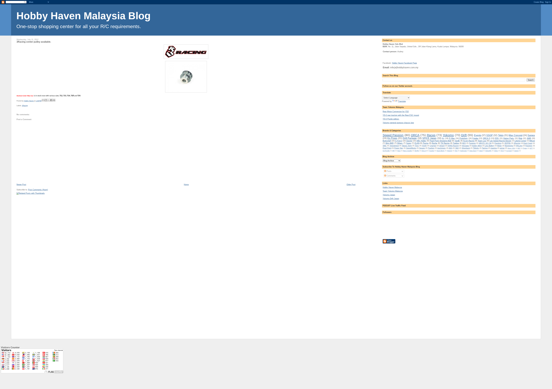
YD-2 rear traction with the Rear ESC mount (401, 115)
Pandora (497, 143)
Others (400, 143)
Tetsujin (449, 150)
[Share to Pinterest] (54, 100)
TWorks (476, 148)
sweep (516, 150)
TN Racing (445, 143)
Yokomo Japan (389, 195)
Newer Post (21, 184)
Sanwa (531, 135)
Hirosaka (465, 146)
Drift (464, 135)
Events (477, 135)
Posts (388, 171)
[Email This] (43, 100)
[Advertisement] (394, 289)
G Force (398, 141)
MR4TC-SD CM (485, 143)
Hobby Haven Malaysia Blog (83, 15)
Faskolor (472, 143)
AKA (450, 148)
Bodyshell (387, 141)
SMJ (457, 148)
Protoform (463, 138)
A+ (443, 138)
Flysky (525, 148)
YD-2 (502, 150)
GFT (531, 148)
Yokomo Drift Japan (391, 199)
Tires (417, 146)
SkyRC (417, 150)
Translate (402, 101)
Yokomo (448, 135)
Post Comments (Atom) (38, 190)
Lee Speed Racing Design (500, 141)
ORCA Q (486, 138)
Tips (456, 150)
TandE (457, 141)
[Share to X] (48, 100)
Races (431, 135)
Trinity (424, 146)
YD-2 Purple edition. (391, 119)
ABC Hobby (421, 141)
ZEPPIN (507, 143)
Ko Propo (392, 138)
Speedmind (394, 146)
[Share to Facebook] (51, 100)
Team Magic (440, 150)
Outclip (409, 141)
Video (496, 150)
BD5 (464, 143)
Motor (499, 146)
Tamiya (485, 148)
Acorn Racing (468, 141)
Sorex (408, 143)
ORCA (415, 135)
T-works (431, 150)
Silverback (466, 148)
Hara (398, 150)
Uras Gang (473, 150)
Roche (434, 143)
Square (422, 148)
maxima (494, 148)
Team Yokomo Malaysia (393, 191)
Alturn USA (511, 148)
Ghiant (441, 146)
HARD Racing (453, 146)
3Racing (25, 105)
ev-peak (509, 150)
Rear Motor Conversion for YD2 (396, 111)
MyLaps (519, 146)
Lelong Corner (520, 141)
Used (481, 150)
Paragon (528, 146)
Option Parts (508, 138)
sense (502, 148)
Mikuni (532, 141)
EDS (497, 138)
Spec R (424, 150)
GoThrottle (386, 150)
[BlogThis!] (45, 100)
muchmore (441, 148)
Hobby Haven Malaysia (392, 187)
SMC (385, 146)
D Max (452, 138)
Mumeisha (509, 146)
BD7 (519, 148)
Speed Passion (393, 135)
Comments (391, 176)
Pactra (425, 143)
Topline (456, 143)
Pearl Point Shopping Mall (440, 141)
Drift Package (410, 138)
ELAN (417, 143)
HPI (393, 150)
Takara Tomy (407, 146)
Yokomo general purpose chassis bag (398, 123)
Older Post (351, 184)
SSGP (489, 135)
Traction (431, 148)
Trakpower (463, 150)
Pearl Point (387, 148)
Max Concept (515, 135)
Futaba (475, 138)
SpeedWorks (411, 148)
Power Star (398, 148)
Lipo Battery (489, 146)
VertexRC (488, 150)
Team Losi (482, 141)
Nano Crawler (407, 150)
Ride (520, 138)
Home (186, 184)
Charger (433, 146)
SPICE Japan (429, 138)
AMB (529, 138)
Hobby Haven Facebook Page (404, 63)
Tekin (501, 135)
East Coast (528, 143)
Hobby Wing (477, 146)
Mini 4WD (390, 143)
